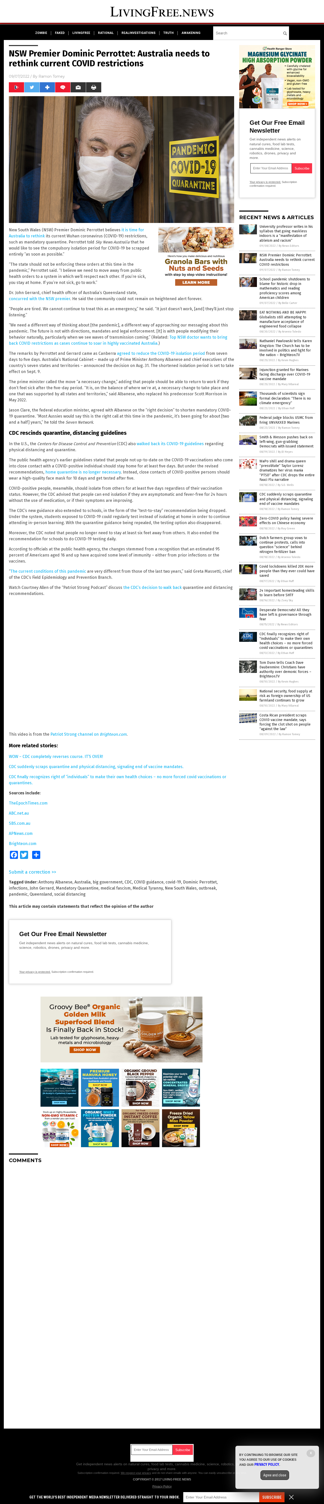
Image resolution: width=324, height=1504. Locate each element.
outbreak (207, 888)
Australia (82, 882)
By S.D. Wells (286, 485)
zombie (41, 33)
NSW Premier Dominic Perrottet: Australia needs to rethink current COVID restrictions (287, 259)
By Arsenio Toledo (289, 331)
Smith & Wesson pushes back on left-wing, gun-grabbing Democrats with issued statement (286, 441)
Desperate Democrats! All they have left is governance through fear (285, 614)
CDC (128, 882)
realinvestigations (138, 33)
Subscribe (271, 1497)
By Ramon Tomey (289, 270)
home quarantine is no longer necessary (83, 472)
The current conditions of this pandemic (48, 571)
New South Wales (181, 888)
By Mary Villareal (288, 384)
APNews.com (21, 833)
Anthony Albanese (55, 882)
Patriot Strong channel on (88, 734)
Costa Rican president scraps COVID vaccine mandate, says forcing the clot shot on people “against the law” (285, 722)
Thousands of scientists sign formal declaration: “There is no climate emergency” (285, 398)
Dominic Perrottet (200, 882)
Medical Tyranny (148, 888)
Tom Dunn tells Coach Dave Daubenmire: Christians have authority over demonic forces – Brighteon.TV (285, 670)
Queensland (41, 894)
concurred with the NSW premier (39, 298)
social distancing (70, 894)
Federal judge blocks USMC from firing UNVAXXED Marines (286, 420)
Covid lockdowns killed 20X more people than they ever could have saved (287, 571)
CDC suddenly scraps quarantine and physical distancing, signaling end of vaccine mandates (286, 499)
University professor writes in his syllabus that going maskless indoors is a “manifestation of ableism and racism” (286, 233)
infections (18, 888)
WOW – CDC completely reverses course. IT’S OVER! (56, 756)
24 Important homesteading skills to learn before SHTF (286, 592)
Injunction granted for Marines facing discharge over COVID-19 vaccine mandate (284, 374)
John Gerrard (42, 888)
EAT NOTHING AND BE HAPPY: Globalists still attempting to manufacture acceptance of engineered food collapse (282, 319)
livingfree (81, 33)
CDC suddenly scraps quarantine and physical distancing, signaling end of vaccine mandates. (96, 766)
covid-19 (173, 882)
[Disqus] (121, 1230)
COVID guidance (149, 882)
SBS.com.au (19, 823)
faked (60, 33)
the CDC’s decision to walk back (152, 587)
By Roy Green (286, 528)
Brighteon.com (22, 843)
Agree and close (274, 1475)
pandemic (18, 894)
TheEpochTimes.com (28, 803)
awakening (190, 33)
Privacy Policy (162, 1486)
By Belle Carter (287, 303)
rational (106, 33)
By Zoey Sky (285, 600)
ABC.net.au (19, 813)
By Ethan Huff (286, 408)
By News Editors (289, 246)
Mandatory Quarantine (77, 888)
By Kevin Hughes (288, 360)
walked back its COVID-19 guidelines (170, 443)
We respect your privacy (136, 1472)
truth (168, 33)
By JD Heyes (285, 452)
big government (108, 882)
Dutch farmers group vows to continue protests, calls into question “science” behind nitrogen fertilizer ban (283, 545)
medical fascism (115, 888)
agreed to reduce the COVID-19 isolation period (161, 353)
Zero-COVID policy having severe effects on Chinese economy (286, 520)
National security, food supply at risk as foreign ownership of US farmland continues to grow (285, 696)
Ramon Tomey (51, 76)
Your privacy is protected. (35, 971)
